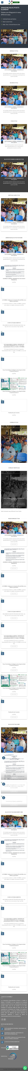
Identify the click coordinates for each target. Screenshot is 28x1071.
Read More (14, 544)
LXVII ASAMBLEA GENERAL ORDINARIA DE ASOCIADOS (15, 1029)
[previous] (3, 36)
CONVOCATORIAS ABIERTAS (12, 1041)
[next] (25, 36)
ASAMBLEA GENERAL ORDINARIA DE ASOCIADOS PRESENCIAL (14, 1033)
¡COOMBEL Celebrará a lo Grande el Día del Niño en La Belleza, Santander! (15, 1038)
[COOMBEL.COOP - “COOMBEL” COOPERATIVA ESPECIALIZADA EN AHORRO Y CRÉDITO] (14, 2)
